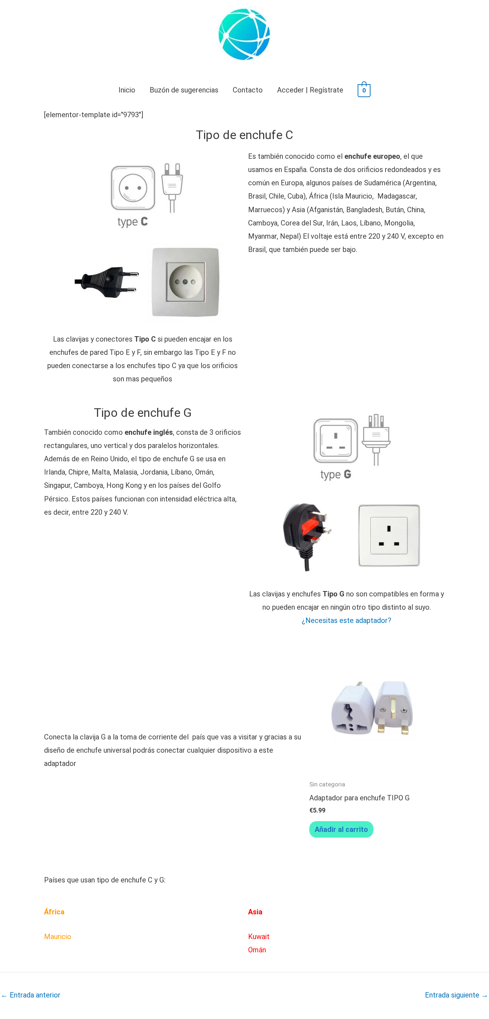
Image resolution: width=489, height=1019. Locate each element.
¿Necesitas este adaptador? (346, 620)
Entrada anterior (30, 995)
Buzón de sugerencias (184, 90)
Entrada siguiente (456, 995)
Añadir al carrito (341, 829)
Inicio (126, 90)
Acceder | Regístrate (310, 90)
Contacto (248, 90)
